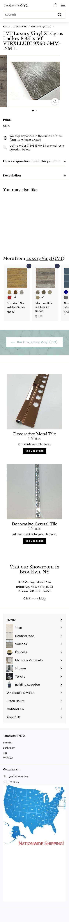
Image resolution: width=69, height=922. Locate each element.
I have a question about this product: (32, 161)
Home (6, 26)
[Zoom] (55, 101)
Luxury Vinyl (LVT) (41, 26)
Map (42, 598)
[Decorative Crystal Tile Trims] (34, 491)
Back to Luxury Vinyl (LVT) (37, 342)
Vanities (8, 758)
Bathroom (9, 748)
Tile (5, 753)
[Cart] (55, 5)
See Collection (34, 450)
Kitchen (7, 742)
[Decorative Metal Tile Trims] (34, 401)
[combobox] (34, 15)
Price (7, 120)
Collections (20, 26)
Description (12, 175)
